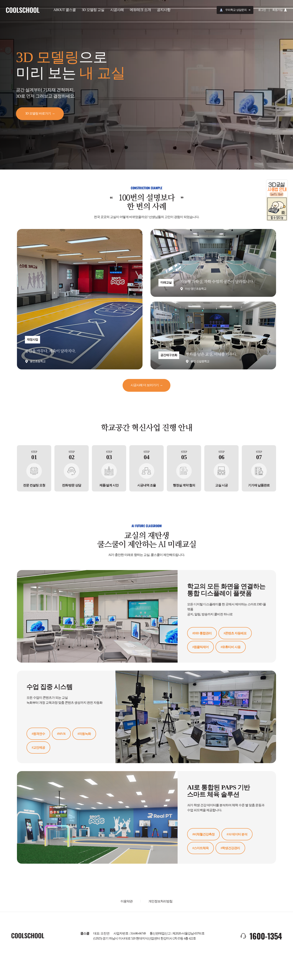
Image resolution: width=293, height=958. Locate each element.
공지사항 (163, 10)
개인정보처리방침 (160, 901)
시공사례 (117, 10)
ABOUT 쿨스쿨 (64, 10)
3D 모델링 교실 (93, 10)
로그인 (262, 9)
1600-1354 (266, 936)
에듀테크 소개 (140, 10)
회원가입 (277, 9)
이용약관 (127, 901)
